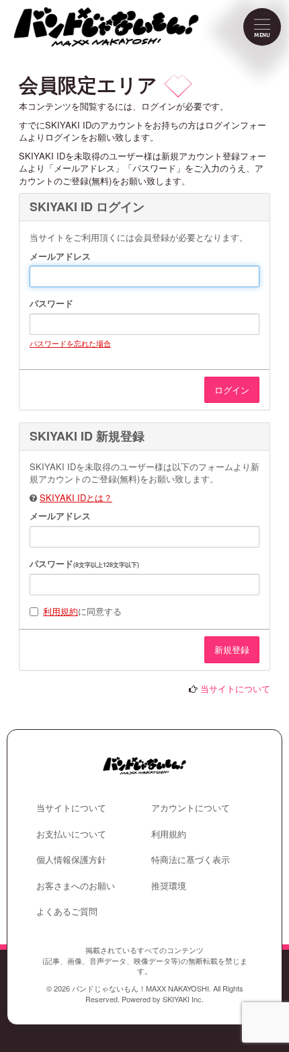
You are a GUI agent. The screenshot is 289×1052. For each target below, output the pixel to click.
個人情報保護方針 (71, 859)
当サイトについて (235, 688)
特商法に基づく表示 (190, 859)
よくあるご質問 (66, 911)
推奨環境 (168, 885)
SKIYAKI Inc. (183, 998)
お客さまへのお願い (75, 885)
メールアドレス (60, 256)
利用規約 (60, 611)
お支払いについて (71, 833)
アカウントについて (190, 807)
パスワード (51, 303)
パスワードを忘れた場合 (70, 343)
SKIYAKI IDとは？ (76, 497)
